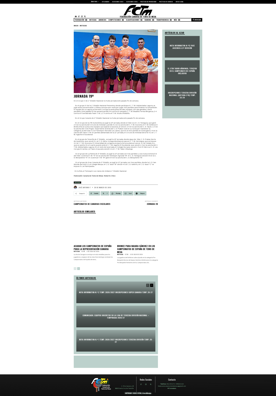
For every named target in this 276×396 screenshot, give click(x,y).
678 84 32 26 (179, 384)
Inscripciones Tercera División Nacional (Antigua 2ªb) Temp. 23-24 (182, 95)
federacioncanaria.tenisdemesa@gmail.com (172, 386)
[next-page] (78, 268)
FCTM (83, 251)
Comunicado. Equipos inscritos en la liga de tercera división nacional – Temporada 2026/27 (116, 316)
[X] (151, 384)
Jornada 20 (152, 204)
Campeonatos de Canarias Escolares (92, 204)
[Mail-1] (76, 17)
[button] (196, 20)
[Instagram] (82, 17)
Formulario (172, 388)
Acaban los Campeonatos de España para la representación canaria (93, 247)
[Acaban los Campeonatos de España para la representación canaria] (94, 229)
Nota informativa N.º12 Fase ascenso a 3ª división (182, 46)
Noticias (83, 25)
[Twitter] (85, 17)
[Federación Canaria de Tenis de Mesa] (102, 385)
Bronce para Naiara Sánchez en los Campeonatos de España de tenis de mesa (136, 249)
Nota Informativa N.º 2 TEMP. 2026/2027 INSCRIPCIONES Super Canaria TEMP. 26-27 (116, 292)
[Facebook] (79, 17)
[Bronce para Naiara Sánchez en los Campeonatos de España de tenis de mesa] (137, 229)
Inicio (76, 25)
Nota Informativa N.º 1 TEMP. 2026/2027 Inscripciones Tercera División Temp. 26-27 (116, 340)
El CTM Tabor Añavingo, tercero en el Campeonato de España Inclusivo (182, 71)
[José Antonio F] (76, 187)
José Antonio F (85, 187)
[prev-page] (75, 268)
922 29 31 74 (171, 384)
